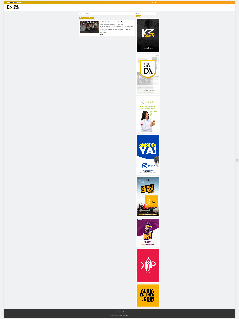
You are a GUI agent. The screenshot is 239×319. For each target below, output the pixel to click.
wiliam (102, 24)
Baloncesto (83, 32)
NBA (87, 32)
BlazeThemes (126, 315)
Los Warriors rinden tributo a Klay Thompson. (113, 22)
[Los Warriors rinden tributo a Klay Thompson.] (89, 27)
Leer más (101, 34)
